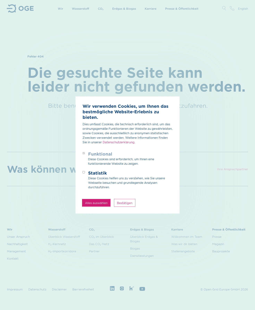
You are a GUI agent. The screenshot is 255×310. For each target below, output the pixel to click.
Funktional (100, 153)
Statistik (97, 172)
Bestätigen (124, 203)
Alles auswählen (96, 203)
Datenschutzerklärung (118, 142)
